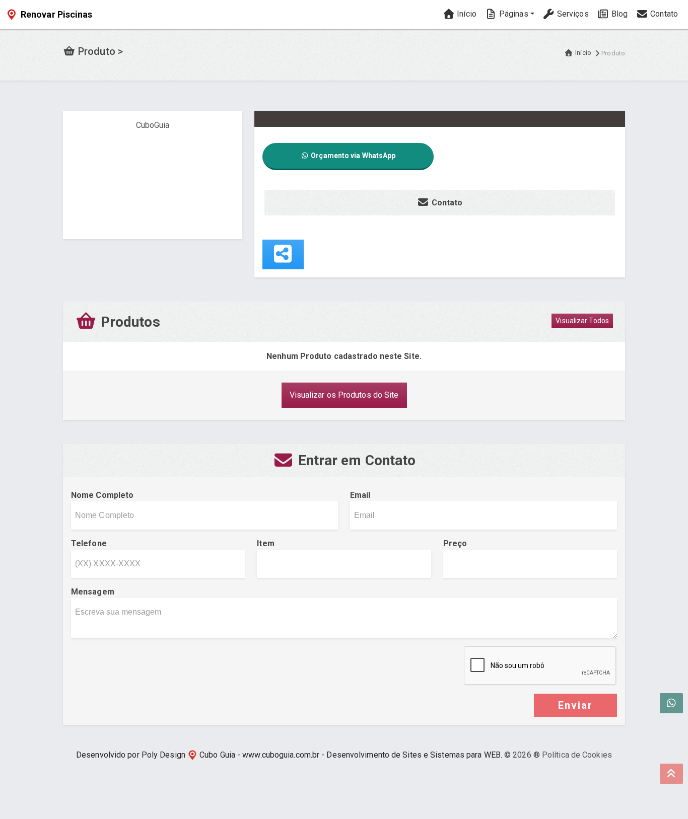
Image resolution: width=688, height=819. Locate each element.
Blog (618, 14)
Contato (663, 14)
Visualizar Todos (582, 321)
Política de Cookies (577, 755)
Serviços (572, 14)
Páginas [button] (512, 14)
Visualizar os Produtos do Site (344, 395)
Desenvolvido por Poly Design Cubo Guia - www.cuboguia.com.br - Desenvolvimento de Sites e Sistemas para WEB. (289, 755)
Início (465, 14)
